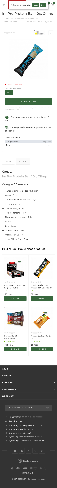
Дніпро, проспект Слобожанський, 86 (26, 437)
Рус (43, 5)
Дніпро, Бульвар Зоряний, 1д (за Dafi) (25, 425)
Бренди (6, 376)
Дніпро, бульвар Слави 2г (20, 433)
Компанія (7, 382)
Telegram (28, 451)
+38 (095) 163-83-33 (18, 417)
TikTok (42, 451)
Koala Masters (30, 461)
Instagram (22, 451)
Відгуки (23, 161)
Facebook (15, 451)
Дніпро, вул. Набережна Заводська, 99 (26, 441)
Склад (8, 161)
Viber (35, 451)
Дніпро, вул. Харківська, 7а (21, 429)
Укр (36, 5)
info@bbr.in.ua (15, 421)
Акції (5, 369)
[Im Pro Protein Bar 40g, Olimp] (28, 58)
